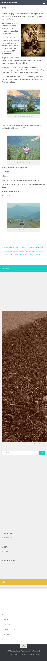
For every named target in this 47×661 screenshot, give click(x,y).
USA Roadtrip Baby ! (9, 2)
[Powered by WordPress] (16, 654)
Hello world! (8, 538)
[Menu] (44, 2)
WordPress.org (9, 634)
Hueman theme (34, 654)
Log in (6, 619)
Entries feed (8, 624)
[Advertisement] (23, 290)
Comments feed (9, 629)
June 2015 (7, 551)
